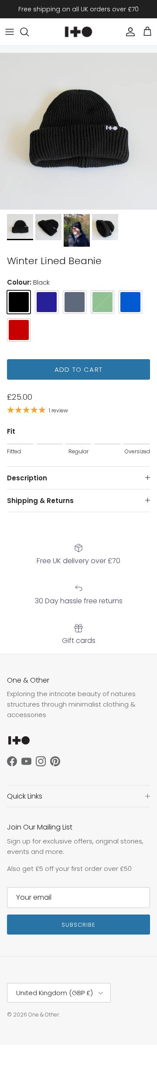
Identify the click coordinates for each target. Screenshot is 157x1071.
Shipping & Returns (40, 500)
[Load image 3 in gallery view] (78, 131)
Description (27, 478)
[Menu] (9, 31)
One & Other (43, 1014)
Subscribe (78, 925)
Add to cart (78, 369)
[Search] (28, 31)
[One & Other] (78, 32)
